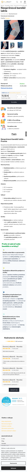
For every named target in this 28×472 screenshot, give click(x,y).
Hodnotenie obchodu (14, 337)
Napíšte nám (5, 445)
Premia (7, 18)
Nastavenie (13, 463)
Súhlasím (13, 468)
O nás (3, 438)
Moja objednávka (6, 421)
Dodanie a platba (6, 426)
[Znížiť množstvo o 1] (17, 97)
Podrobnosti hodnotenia (7, 16)
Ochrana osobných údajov (9, 430)
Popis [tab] (14, 134)
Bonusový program (7, 423)
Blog (3, 441)
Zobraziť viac (14, 390)
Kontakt (4, 443)
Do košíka (14, 102)
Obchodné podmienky (8, 428)
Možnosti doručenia (6, 88)
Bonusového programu (15, 92)
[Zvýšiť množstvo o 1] (25, 97)
